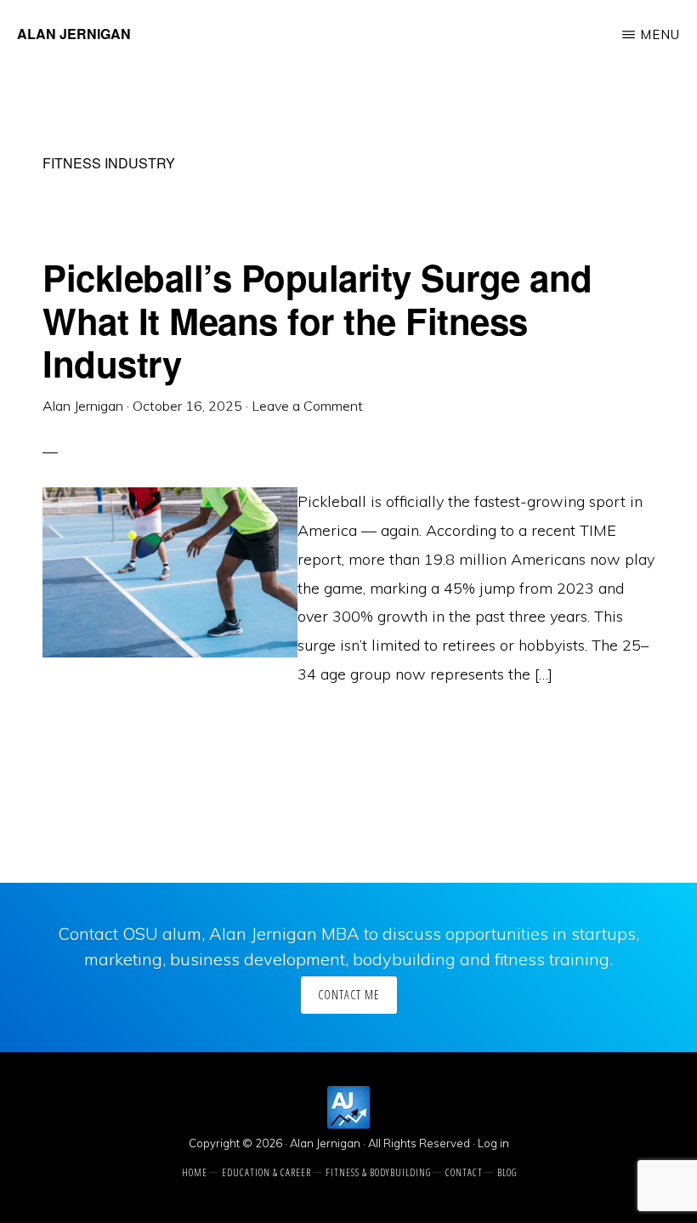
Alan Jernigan (74, 33)
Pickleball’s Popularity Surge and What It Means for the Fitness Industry (317, 320)
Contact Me (349, 995)
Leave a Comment (307, 405)
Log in (493, 1143)
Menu (660, 34)
